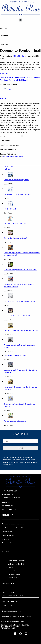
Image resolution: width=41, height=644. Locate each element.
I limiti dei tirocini (7, 531)
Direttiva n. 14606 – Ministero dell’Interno (15, 77)
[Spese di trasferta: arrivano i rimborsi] (10, 310)
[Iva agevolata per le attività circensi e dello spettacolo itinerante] (10, 279)
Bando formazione (8, 535)
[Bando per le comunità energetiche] (10, 174)
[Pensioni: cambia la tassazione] (10, 415)
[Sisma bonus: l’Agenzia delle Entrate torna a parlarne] (10, 398)
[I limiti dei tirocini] (10, 203)
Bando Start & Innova (8, 543)
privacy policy (7, 506)
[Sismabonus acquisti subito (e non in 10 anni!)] (10, 264)
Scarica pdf (4, 73)
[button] (20, 20)
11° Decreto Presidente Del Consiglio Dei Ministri (20, 78)
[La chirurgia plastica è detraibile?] (10, 218)
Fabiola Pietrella (18, 56)
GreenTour (5, 539)
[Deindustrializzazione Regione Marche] (10, 189)
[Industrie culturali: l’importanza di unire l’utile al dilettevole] (10, 364)
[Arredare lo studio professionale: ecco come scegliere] (10, 339)
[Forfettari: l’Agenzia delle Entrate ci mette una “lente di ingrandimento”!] (10, 247)
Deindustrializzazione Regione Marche (14, 528)
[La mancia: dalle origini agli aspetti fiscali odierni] (10, 325)
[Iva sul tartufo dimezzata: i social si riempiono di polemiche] (10, 381)
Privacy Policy (17, 462)
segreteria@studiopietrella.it (13, 156)
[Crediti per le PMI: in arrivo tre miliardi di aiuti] (10, 296)
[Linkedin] (25, 633)
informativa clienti (9, 510)
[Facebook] (15, 633)
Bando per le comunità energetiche (13, 524)
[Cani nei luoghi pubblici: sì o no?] (10, 232)
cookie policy (7, 502)
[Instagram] (20, 633)
